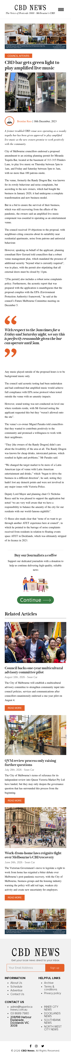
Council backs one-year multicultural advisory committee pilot (34, 670)
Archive (49, 983)
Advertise (16, 990)
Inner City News (51, 1008)
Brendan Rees (24, 121)
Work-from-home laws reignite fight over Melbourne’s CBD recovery (33, 855)
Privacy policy (52, 993)
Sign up (54, 968)
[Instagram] (36, 1046)
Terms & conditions (50, 988)
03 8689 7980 (19, 1013)
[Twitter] (42, 1046)
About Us (16, 983)
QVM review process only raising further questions (30, 763)
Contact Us (17, 994)
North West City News (53, 1028)
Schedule (16, 986)
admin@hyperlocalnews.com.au (21, 1008)
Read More (15, 708)
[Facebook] (30, 1046)
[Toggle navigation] (61, 9)
